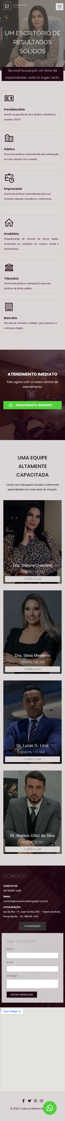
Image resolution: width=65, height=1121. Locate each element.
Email (10, 962)
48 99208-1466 (12, 890)
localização (32, 926)
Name (10, 949)
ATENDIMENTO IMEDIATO (34, 405)
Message (12, 975)
